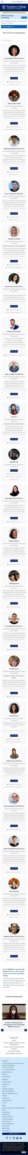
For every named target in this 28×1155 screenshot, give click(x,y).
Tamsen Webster (9, 936)
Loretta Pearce (14, 716)
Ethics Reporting (6, 1121)
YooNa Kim (8, 626)
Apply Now (13, 1)
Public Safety (6, 1126)
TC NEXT (4, 1096)
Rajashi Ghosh (20, 424)
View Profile (14, 78)
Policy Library (6, 1114)
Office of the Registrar (8, 1091)
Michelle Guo (14, 462)
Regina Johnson (14, 541)
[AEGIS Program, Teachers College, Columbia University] (14, 1019)
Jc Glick (9, 331)
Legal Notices (6, 1112)
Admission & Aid (6, 1082)
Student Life (5, 1084)
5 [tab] (17, 1030)
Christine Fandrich (14, 239)
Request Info (20, 1)
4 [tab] (15, 1030)
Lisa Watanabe (14, 891)
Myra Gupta (9, 498)
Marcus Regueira (9, 806)
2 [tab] (10, 1030)
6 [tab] (19, 1030)
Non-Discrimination (7, 1116)
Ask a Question (6, 1076)
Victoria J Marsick (20, 246)
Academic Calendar (7, 1089)
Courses (4, 1086)
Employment (5, 1098)
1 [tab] (8, 1030)
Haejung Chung (9, 148)
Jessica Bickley (9, 58)
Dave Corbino (9, 193)
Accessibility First (7, 1100)
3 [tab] (13, 1030)
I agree (23, 1152)
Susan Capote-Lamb (14, 103)
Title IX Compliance (7, 1119)
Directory (4, 1074)
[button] (2, 2)
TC (3, 21)
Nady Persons (10, 761)
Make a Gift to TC (14, 1133)
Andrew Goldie (9, 374)
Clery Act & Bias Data (8, 1123)
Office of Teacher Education (10, 1093)
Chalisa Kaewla (14, 583)
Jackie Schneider (9, 848)
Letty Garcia (9, 286)
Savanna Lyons (14, 669)
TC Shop (4, 1102)
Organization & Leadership (11, 21)
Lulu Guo (14, 417)
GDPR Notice (6, 1128)
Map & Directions (7, 1072)
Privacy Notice (6, 1130)
